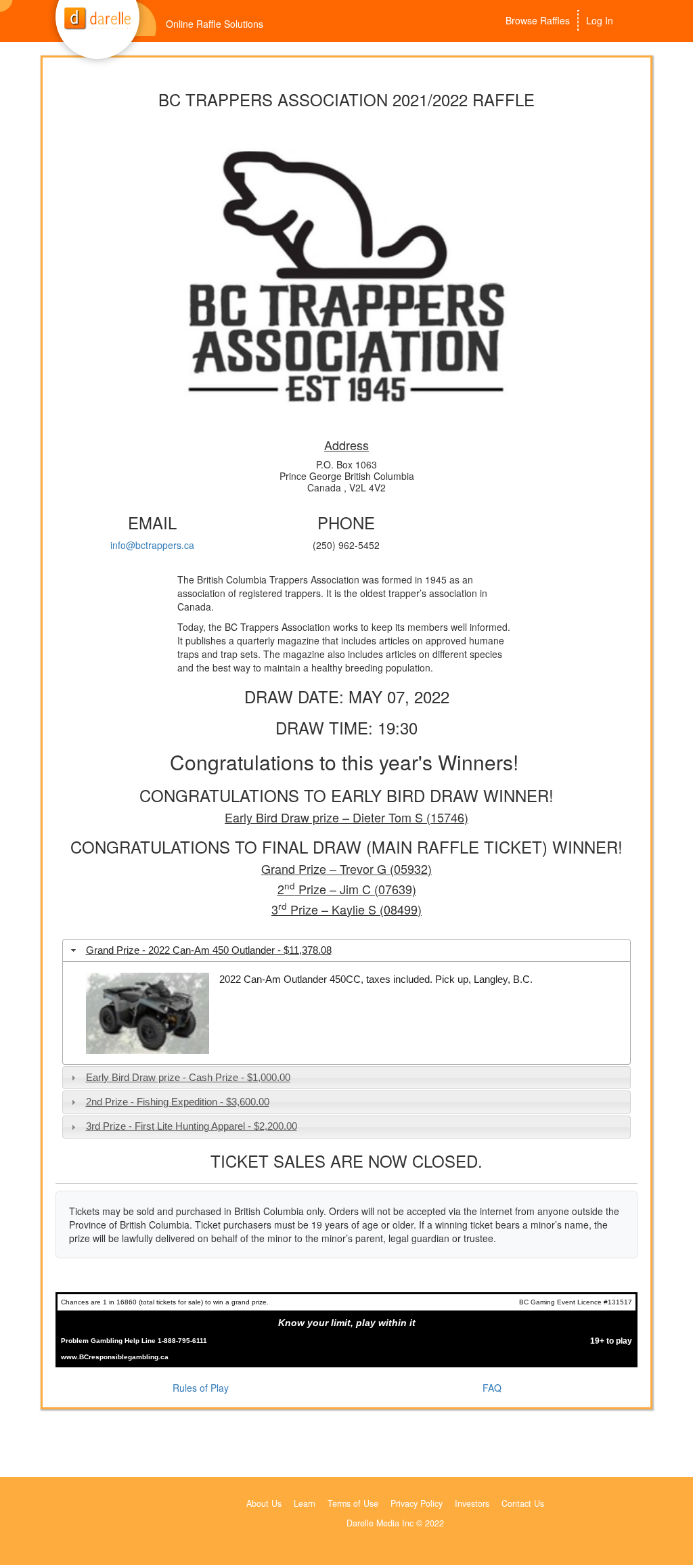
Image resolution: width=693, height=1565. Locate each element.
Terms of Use (353, 1503)
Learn (304, 1503)
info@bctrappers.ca (152, 545)
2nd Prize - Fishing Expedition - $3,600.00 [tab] (177, 1101)
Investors (472, 1503)
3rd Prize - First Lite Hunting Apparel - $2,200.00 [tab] (191, 1126)
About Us (264, 1503)
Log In (599, 20)
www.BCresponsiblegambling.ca (115, 1357)
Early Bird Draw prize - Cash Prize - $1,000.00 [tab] (188, 1077)
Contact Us (522, 1503)
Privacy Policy (416, 1503)
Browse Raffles (538, 20)
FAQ (492, 1387)
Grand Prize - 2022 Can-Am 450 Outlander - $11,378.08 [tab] (209, 950)
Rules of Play (201, 1387)
